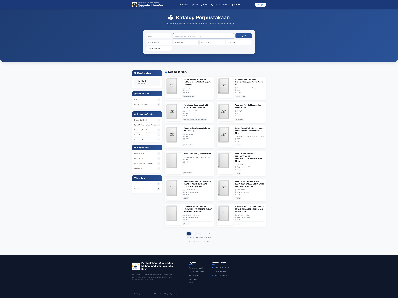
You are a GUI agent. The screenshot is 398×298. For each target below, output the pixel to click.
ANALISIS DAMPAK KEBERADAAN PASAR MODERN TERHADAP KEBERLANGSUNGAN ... (197, 183)
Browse (206, 5)
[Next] (203, 233)
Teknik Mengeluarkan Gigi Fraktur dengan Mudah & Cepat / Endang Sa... (197, 81)
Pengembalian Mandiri (196, 272)
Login (262, 5)
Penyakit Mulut (139, 158)
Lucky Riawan (139, 135)
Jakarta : (137, 184)
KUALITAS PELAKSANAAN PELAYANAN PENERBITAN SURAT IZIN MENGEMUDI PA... (197, 209)
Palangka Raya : (139, 189)
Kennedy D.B (138, 140)
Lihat (175, 88)
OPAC (195, 5)
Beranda (185, 5)
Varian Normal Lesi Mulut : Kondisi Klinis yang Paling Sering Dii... (249, 81)
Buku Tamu (193, 279)
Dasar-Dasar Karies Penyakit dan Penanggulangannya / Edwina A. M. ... (249, 130)
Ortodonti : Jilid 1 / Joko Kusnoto (197, 154)
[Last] (208, 233)
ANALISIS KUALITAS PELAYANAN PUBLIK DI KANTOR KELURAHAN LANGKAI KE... (249, 209)
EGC (135, 99)
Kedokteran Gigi (139, 153)
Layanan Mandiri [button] (220, 5)
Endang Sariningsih (140, 120)
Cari (244, 36)
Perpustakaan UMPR (141, 104)
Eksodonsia (138, 168)
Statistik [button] (237, 5)
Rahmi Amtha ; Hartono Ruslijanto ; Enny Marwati (145, 125)
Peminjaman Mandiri (196, 268)
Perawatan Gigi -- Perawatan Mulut (145, 163)
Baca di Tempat (194, 275)
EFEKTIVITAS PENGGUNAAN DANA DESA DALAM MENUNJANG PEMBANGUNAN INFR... (249, 183)
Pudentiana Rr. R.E (140, 130)
